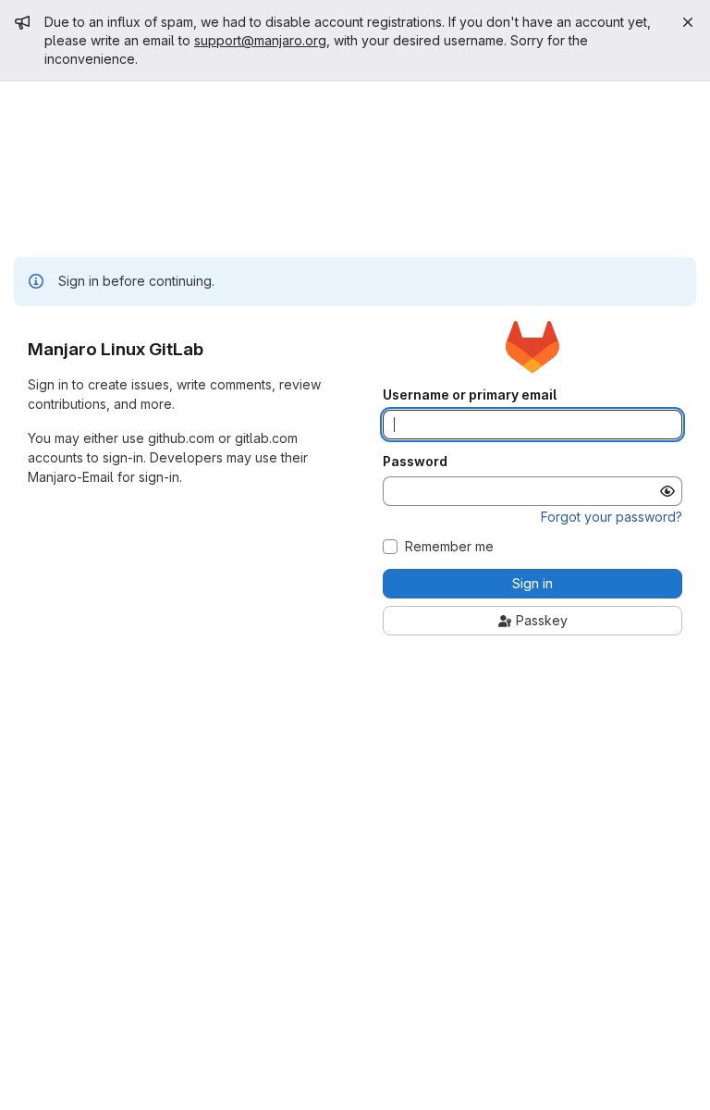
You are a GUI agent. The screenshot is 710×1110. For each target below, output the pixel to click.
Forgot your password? (611, 516)
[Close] (688, 22)
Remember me (449, 546)
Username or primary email (470, 395)
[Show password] (667, 491)
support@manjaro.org (260, 40)
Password (415, 461)
